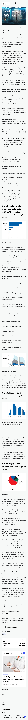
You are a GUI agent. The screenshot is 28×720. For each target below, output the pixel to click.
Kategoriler (4, 699)
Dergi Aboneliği (5, 689)
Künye (3, 694)
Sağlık (3, 634)
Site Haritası (4, 704)
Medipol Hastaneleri (6, 709)
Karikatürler (4, 696)
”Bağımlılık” (6, 674)
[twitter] (4, 712)
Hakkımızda (4, 687)
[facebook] (2, 712)
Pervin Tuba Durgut (11, 18)
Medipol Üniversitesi (6, 702)
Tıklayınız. (6, 613)
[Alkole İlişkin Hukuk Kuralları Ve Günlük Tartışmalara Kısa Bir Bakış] (14, 664)
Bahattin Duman (7, 684)
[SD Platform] (4, 3)
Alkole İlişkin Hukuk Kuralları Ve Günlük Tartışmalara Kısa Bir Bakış (13, 679)
